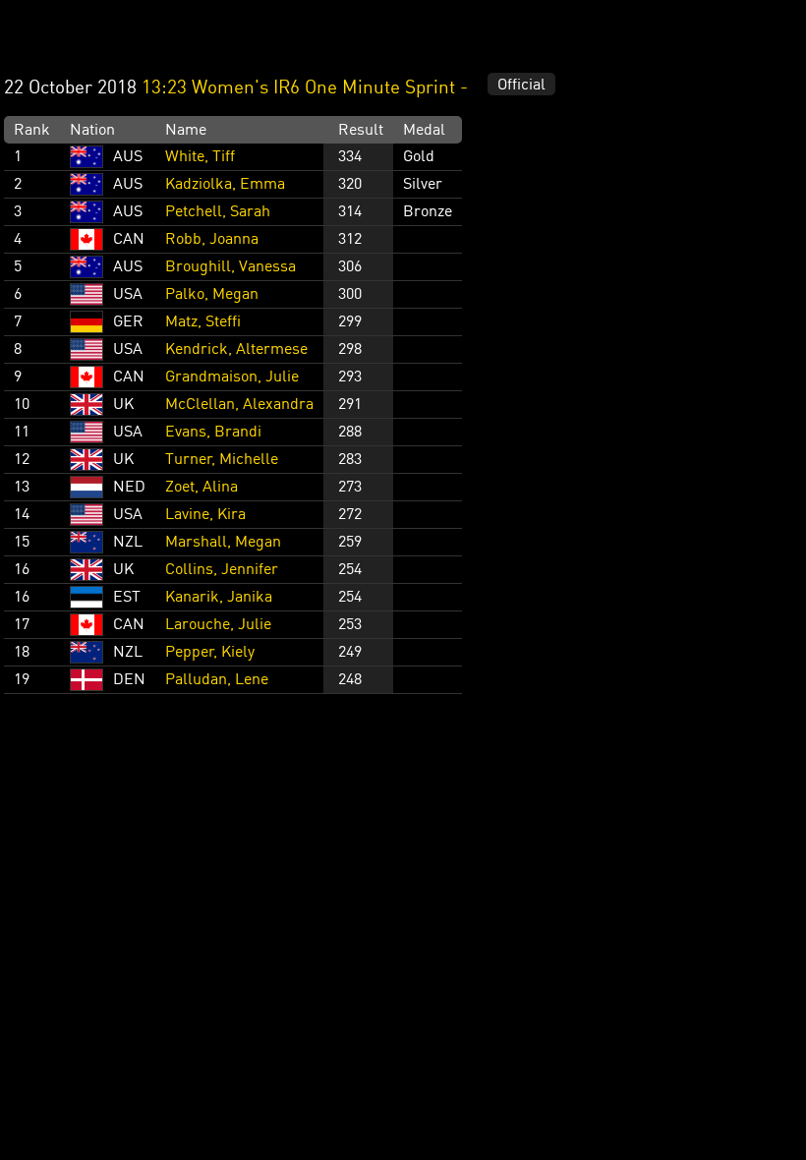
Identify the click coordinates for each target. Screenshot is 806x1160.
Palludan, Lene (216, 680)
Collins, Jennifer (221, 570)
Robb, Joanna (212, 240)
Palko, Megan (212, 295)
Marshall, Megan (223, 543)
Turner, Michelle (221, 460)
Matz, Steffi (203, 322)
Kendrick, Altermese (236, 350)
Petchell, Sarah (217, 212)
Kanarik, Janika (218, 598)
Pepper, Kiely (210, 653)
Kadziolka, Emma (225, 185)
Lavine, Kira (205, 515)
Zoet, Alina (201, 487)
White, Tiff (200, 157)
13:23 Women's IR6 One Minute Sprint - (307, 88)
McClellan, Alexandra (239, 405)
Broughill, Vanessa (230, 267)
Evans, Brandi (213, 432)
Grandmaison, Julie (232, 377)
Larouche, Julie (218, 625)
